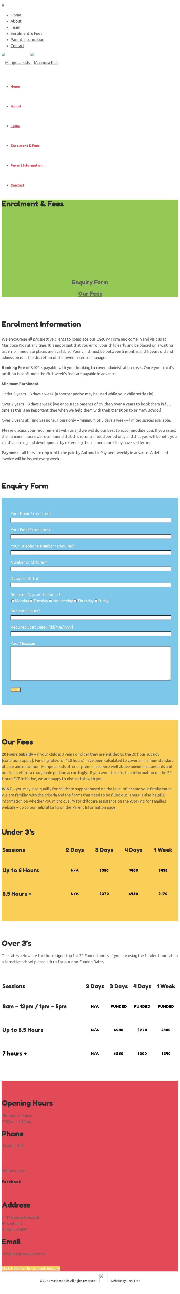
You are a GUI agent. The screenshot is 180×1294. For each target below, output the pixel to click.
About (16, 21)
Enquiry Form (90, 282)
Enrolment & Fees (26, 33)
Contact (17, 45)
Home (16, 15)
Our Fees (90, 293)
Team (15, 27)
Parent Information (27, 39)
